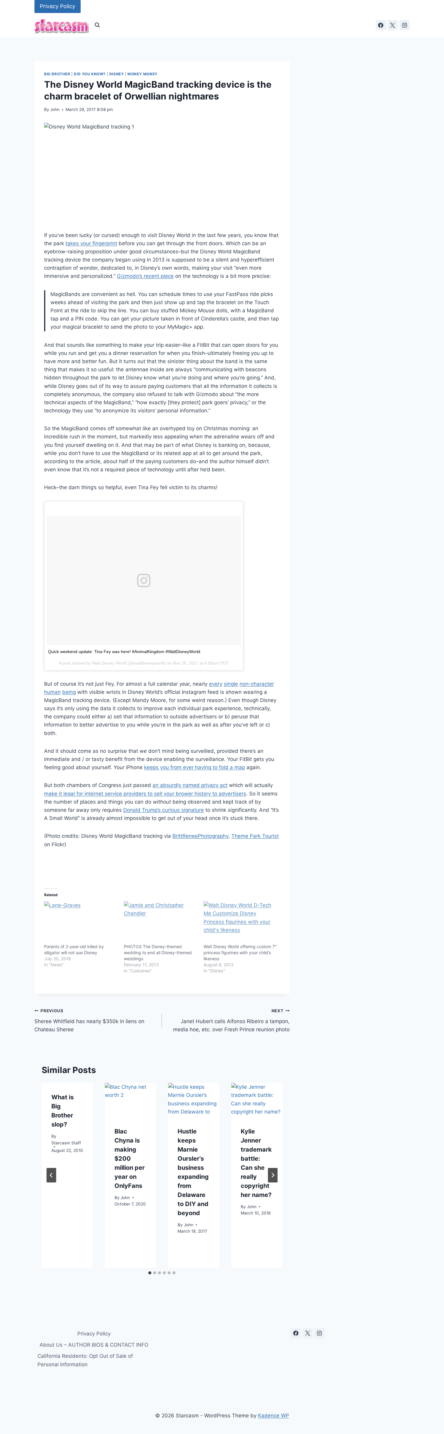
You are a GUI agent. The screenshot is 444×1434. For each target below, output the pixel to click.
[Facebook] (381, 25)
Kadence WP (273, 1416)
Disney (116, 74)
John (55, 109)
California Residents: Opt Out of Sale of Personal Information (85, 1360)
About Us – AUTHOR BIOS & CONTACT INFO (94, 1345)
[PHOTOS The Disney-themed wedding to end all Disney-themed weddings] (161, 922)
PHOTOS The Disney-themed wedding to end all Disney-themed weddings (158, 952)
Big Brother (57, 74)
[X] (393, 25)
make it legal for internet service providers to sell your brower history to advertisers (145, 794)
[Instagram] (404, 25)
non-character (257, 684)
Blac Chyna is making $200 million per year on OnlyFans (129, 1158)
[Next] (273, 1175)
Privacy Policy (57, 6)
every (215, 684)
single (231, 684)
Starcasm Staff (66, 1142)
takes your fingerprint (91, 243)
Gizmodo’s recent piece (145, 276)
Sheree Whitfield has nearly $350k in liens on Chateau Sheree (89, 1020)
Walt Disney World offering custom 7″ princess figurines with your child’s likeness (240, 952)
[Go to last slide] (51, 1175)
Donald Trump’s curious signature (163, 810)
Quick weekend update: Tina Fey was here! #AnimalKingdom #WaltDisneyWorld (124, 651)
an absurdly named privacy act (190, 785)
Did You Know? (90, 74)
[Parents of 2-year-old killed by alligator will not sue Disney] (81, 922)
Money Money (142, 74)
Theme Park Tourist (255, 836)
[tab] (149, 1272)
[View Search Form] (97, 25)
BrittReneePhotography (200, 836)
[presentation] (130, 1100)
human (52, 692)
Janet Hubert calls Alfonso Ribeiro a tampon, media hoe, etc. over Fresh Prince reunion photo (231, 1020)
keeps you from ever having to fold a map (194, 767)
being (69, 692)
